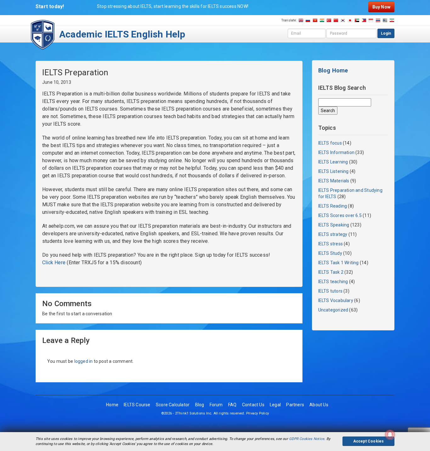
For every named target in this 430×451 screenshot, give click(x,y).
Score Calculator (173, 404)
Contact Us (253, 404)
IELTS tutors (330, 291)
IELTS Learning (333, 161)
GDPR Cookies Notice (306, 439)
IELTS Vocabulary (335, 300)
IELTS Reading (332, 205)
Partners (295, 404)
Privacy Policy (257, 413)
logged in (83, 361)
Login (386, 33)
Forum (216, 404)
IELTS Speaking (333, 224)
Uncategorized (333, 309)
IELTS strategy (333, 234)
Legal (275, 404)
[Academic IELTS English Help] (42, 34)
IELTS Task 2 (331, 272)
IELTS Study (330, 253)
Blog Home (333, 70)
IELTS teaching (333, 281)
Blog (199, 404)
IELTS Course (137, 404)
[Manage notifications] (390, 435)
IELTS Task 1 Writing (338, 262)
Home (112, 404)
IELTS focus (330, 143)
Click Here (53, 262)
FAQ (232, 404)
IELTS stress (330, 243)
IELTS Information (336, 152)
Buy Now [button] (381, 6)
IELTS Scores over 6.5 (340, 215)
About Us (318, 404)
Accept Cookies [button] (368, 441)
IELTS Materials (333, 180)
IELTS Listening (333, 171)
